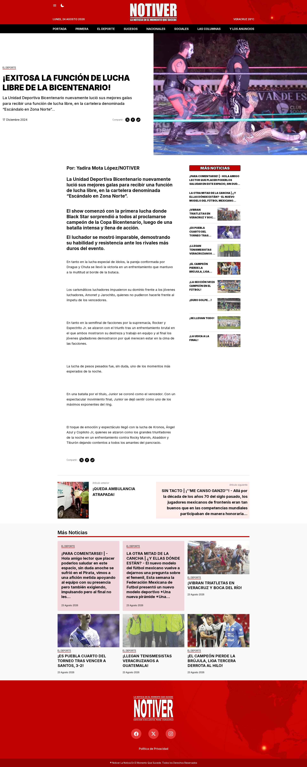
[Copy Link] (138, 119)
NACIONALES (155, 28)
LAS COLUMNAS (209, 28)
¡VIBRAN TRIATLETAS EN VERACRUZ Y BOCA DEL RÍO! (215, 585)
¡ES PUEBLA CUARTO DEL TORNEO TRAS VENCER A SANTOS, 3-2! (202, 235)
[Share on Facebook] (132, 119)
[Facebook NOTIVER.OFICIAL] (136, 734)
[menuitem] (153, 749)
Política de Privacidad (153, 748)
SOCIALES (181, 28)
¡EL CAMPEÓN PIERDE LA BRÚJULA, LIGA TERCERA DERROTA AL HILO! (202, 271)
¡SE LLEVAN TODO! (201, 318)
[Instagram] (171, 734)
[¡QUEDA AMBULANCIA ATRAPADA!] (73, 500)
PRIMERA (81, 28)
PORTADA (60, 28)
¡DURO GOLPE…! (200, 300)
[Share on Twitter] (127, 119)
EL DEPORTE (106, 28)
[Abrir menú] (55, 5)
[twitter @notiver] (153, 734)
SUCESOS (131, 28)
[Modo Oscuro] (62, 5)
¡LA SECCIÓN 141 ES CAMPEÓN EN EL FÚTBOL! (202, 285)
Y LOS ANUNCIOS (242, 28)
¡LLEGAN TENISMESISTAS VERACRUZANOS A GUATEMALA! (147, 661)
